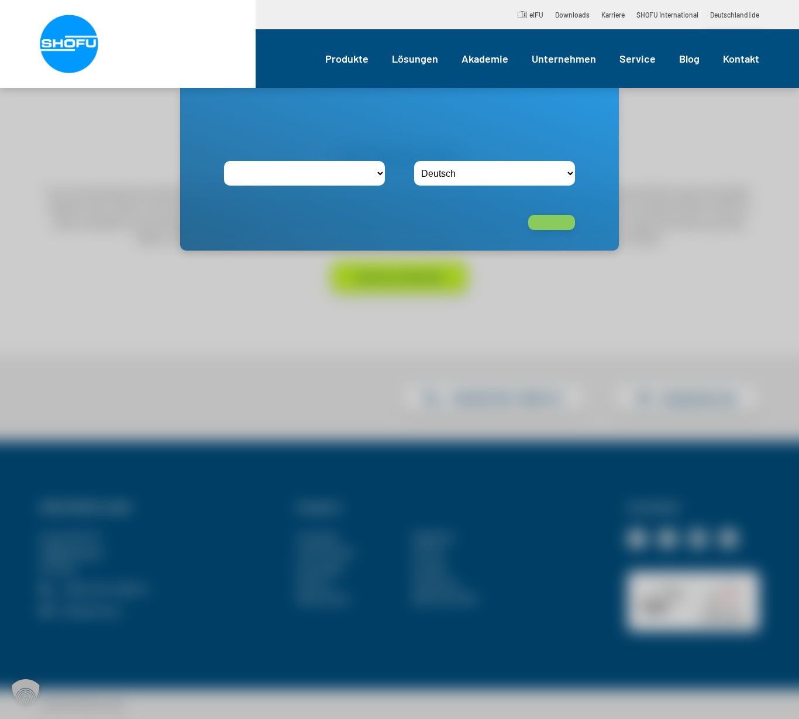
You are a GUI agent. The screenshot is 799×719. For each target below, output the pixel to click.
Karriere (613, 15)
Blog (689, 58)
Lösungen (415, 58)
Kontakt (741, 58)
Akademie (485, 58)
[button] (25, 693)
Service (637, 58)
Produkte (346, 58)
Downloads (572, 15)
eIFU (536, 15)
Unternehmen (564, 58)
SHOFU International (667, 15)
